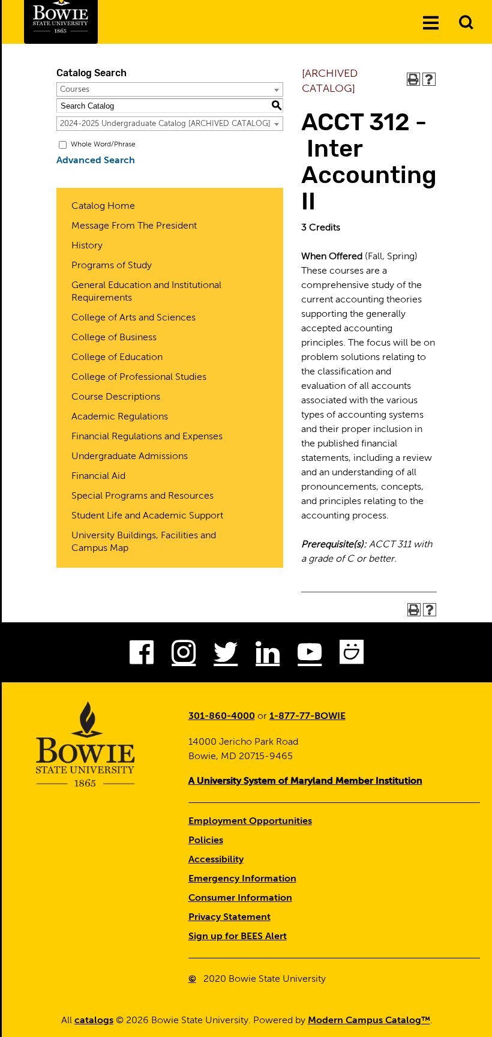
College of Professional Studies (138, 377)
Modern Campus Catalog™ (369, 1021)
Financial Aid (98, 476)
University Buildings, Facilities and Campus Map (143, 542)
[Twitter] (226, 656)
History (87, 246)
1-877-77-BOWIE (307, 716)
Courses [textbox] (74, 90)
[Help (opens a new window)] (429, 79)
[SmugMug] (352, 656)
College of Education (117, 357)
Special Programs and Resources (142, 496)
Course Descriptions (115, 397)
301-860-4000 (221, 716)
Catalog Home (103, 206)
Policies (205, 841)
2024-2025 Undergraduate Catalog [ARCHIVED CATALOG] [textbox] (165, 124)
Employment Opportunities (250, 821)
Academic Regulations (119, 417)
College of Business (114, 338)
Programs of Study (111, 266)
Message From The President (134, 226)
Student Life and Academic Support (147, 516)
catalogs (93, 1021)
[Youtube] (310, 656)
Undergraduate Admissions (129, 456)
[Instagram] (184, 656)
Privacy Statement (229, 917)
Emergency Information (242, 879)
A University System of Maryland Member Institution (305, 781)
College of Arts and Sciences (133, 318)
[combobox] (169, 89)
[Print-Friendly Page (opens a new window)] (413, 79)
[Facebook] (142, 656)
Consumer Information (240, 898)
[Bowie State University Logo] (86, 744)
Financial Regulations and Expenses (147, 437)
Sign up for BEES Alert (237, 937)
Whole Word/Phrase (103, 144)
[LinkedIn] (268, 656)
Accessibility (216, 860)
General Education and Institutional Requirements (146, 292)
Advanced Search (95, 161)
